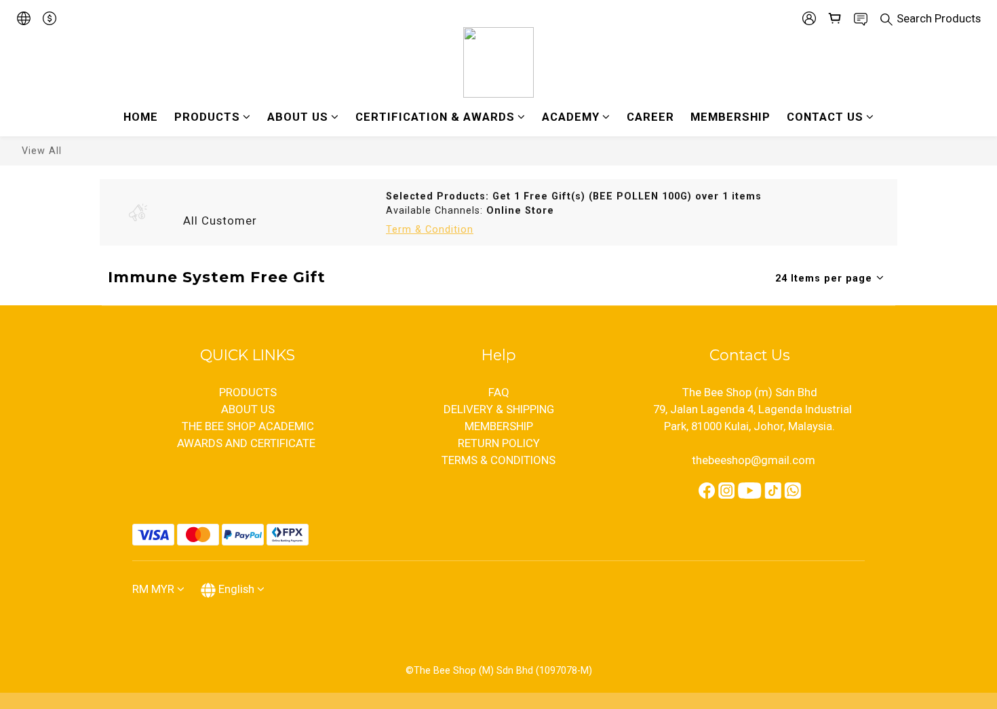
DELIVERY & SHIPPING (499, 409)
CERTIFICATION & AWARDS (435, 116)
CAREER (650, 116)
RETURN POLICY (499, 443)
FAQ (498, 392)
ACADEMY (571, 116)
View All (42, 151)
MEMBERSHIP (730, 116)
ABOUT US (297, 116)
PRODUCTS (207, 116)
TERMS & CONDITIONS (498, 460)
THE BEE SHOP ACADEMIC (248, 426)
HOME (140, 116)
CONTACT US (825, 116)
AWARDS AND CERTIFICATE (247, 443)
